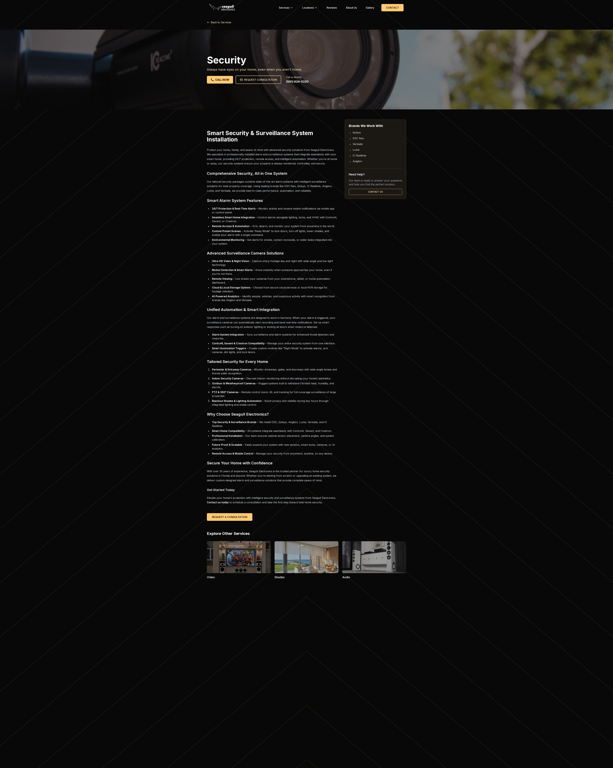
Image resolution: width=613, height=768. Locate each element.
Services (284, 7)
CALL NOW (222, 79)
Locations (308, 7)
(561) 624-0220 (297, 81)
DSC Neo (356, 138)
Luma (354, 149)
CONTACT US (375, 191)
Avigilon (355, 161)
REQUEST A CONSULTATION (229, 517)
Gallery (370, 7)
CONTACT (392, 7)
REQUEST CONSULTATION (260, 79)
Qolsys (355, 132)
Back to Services (221, 22)
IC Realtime (357, 155)
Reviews (332, 7)
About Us (351, 7)
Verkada (356, 144)
